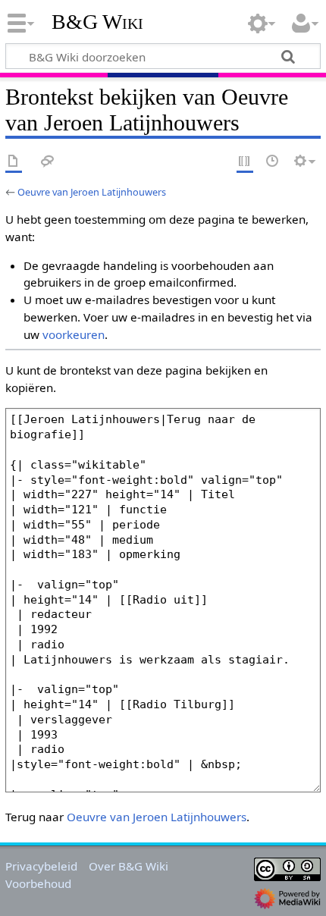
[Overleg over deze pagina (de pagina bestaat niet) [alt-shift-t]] (47, 162)
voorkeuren (73, 334)
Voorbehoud (38, 883)
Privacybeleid (41, 866)
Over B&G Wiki (128, 866)
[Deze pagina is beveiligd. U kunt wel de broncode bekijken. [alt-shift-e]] (245, 162)
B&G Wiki (97, 22)
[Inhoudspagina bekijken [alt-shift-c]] (13, 162)
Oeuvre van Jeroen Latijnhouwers (91, 192)
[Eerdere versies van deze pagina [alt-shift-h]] (273, 162)
